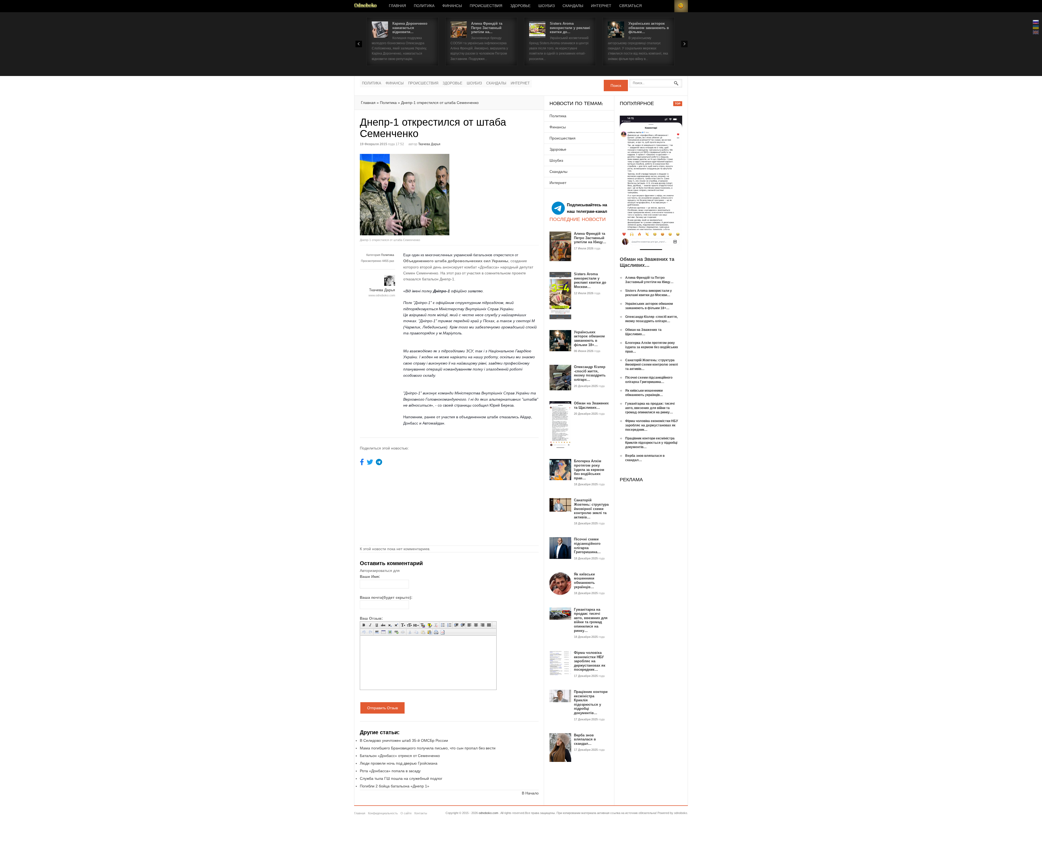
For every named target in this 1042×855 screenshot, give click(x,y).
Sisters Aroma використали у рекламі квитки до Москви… (590, 280)
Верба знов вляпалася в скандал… (585, 739)
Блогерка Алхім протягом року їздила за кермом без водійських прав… (589, 469)
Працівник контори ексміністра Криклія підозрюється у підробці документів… (591, 702)
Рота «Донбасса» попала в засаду (390, 771)
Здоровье (520, 6)
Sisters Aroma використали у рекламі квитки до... (570, 27)
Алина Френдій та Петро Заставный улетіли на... (486, 27)
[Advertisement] (495, 192)
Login (667, 6)
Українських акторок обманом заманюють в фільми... (648, 27)
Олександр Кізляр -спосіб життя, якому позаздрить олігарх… (590, 373)
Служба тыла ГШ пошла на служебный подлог (401, 778)
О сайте (406, 813)
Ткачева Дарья (429, 144)
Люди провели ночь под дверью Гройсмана (398, 763)
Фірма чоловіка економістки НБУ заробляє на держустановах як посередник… (589, 661)
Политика (424, 6)
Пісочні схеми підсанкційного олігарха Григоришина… (587, 545)
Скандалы (573, 6)
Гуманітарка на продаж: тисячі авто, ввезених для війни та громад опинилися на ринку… (591, 620)
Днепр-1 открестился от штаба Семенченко (440, 102)
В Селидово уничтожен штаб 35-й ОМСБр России (404, 740)
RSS (681, 6)
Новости (365, 6)
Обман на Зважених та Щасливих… (591, 405)
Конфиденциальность (383, 813)
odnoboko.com (488, 813)
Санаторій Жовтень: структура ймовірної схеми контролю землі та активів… (591, 508)
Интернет (601, 6)
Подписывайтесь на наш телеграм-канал (587, 208)
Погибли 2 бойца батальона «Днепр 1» (394, 786)
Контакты (420, 813)
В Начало (530, 793)
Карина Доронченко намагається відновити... (409, 27)
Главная (397, 6)
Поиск (616, 85)
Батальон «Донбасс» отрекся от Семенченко (400, 755)
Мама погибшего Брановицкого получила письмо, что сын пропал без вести (427, 748)
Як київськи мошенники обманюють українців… (584, 580)
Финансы (452, 6)
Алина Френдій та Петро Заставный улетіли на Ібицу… (590, 238)
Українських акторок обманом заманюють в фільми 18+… (589, 338)
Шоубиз (546, 6)
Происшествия (486, 6)
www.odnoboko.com (381, 295)
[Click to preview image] (404, 194)
